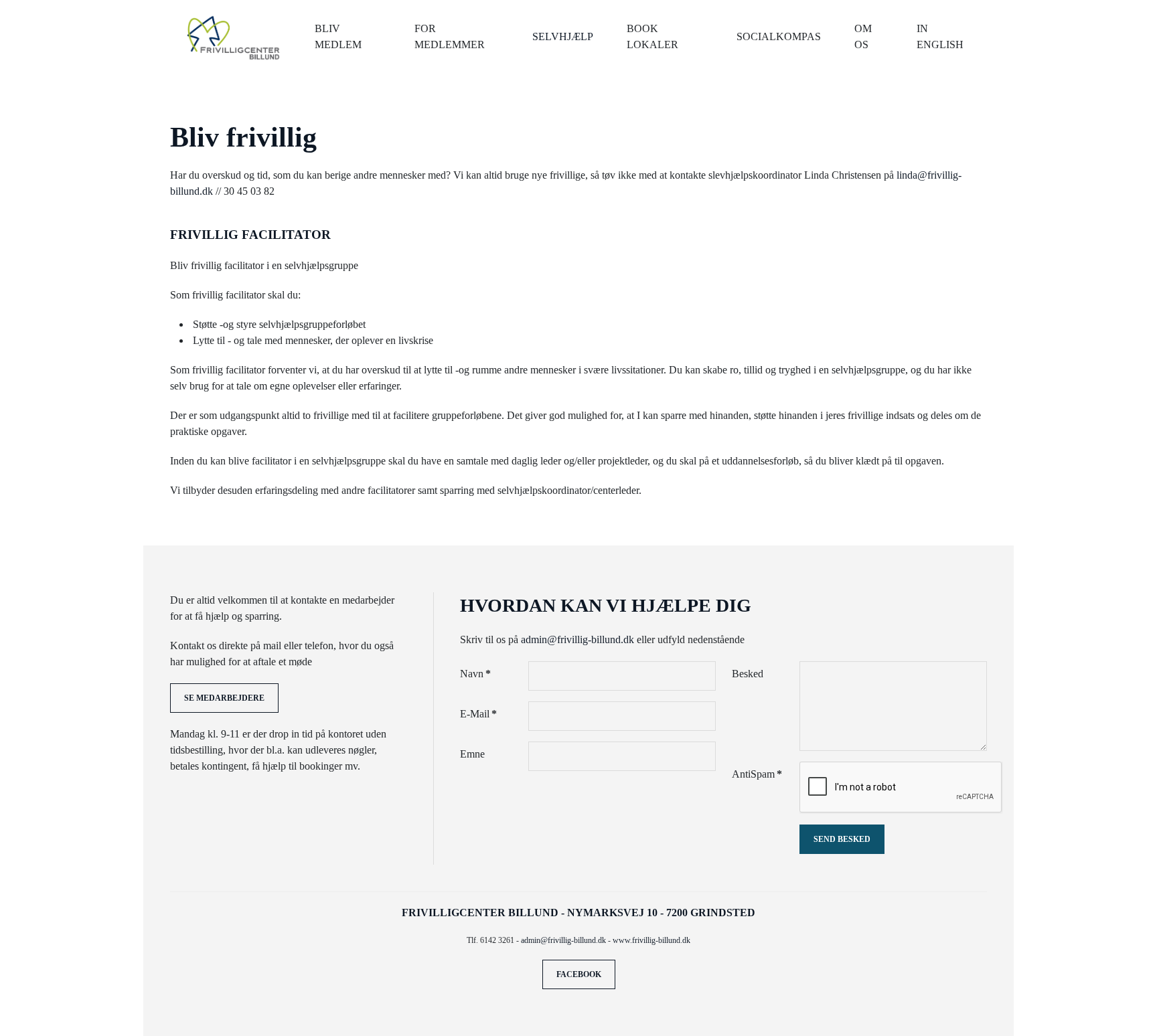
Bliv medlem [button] (338, 36)
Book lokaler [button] (652, 36)
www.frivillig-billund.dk (651, 940)
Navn (475, 673)
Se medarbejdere (224, 698)
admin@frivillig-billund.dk (577, 639)
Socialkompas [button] (779, 36)
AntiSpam (757, 774)
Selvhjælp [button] (562, 36)
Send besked (842, 839)
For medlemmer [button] (449, 36)
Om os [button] (863, 36)
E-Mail (478, 713)
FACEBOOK (578, 974)
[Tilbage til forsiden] (234, 37)
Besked (747, 673)
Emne (472, 754)
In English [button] (940, 36)
